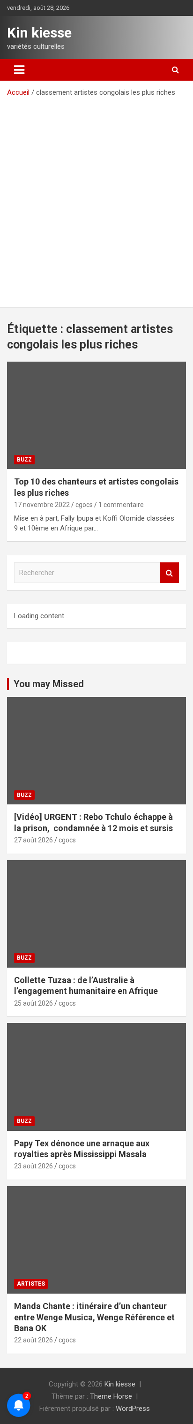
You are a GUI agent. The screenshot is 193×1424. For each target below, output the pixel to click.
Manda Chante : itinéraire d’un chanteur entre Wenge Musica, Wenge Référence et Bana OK (94, 1317)
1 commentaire (121, 504)
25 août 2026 (33, 1003)
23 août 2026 (33, 1166)
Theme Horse (111, 1396)
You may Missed (49, 683)
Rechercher (169, 572)
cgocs (84, 504)
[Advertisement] (96, 198)
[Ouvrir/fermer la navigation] (19, 70)
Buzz (24, 459)
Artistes (31, 1283)
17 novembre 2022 (42, 504)
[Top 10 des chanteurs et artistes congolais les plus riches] (96, 415)
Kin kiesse (39, 32)
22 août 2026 (33, 1340)
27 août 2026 (33, 840)
